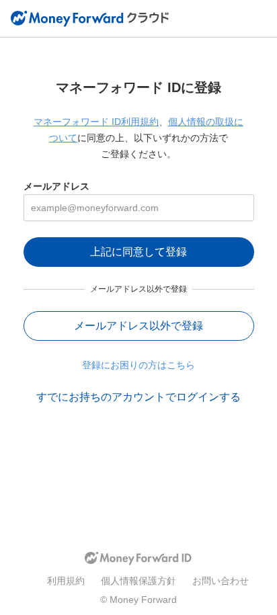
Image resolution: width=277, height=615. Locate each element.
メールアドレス (56, 186)
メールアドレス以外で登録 (138, 325)
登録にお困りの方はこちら (138, 365)
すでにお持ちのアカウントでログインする (138, 397)
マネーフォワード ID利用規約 (96, 121)
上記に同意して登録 (138, 251)
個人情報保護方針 (138, 580)
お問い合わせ (220, 580)
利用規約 (66, 580)
